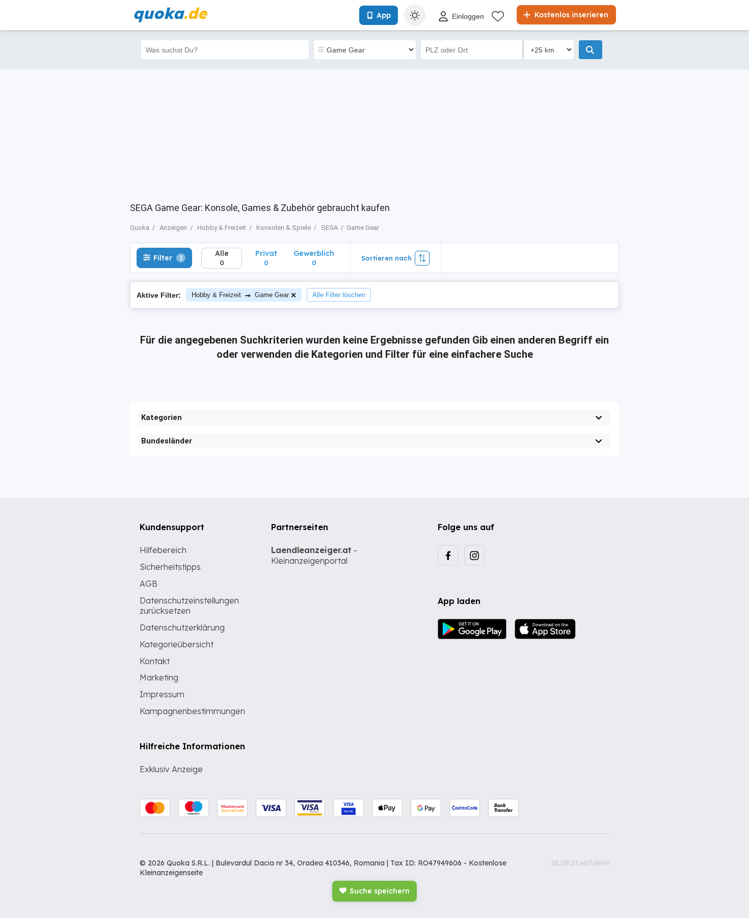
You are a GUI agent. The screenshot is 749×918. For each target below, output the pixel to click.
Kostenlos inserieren (570, 14)
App (384, 15)
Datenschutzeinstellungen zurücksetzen (189, 605)
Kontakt (155, 661)
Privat (266, 258)
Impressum (162, 694)
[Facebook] (448, 555)
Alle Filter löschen (338, 295)
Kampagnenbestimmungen (192, 711)
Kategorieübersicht (176, 644)
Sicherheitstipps (170, 567)
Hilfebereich (163, 550)
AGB (148, 584)
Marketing (159, 677)
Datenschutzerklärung (182, 627)
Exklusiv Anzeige (171, 769)
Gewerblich (313, 258)
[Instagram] (474, 555)
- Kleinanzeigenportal (314, 555)
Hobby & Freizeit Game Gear (240, 295)
